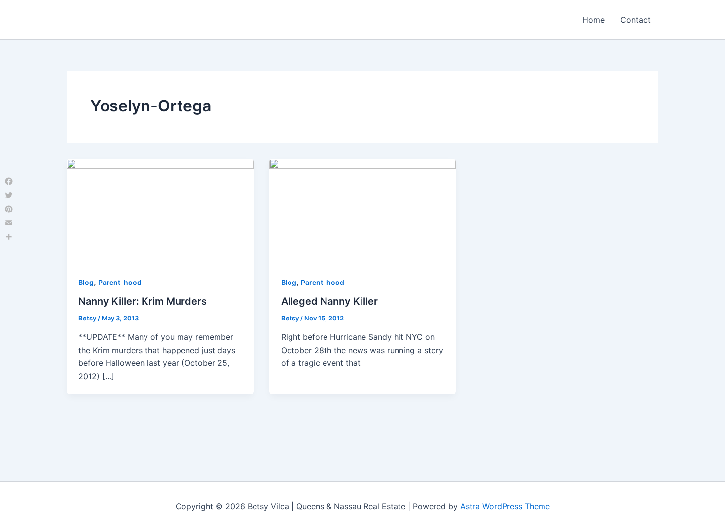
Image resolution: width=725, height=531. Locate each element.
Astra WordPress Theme (505, 506)
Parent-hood (120, 282)
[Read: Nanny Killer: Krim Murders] (160, 210)
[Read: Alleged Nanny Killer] (362, 210)
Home (593, 20)
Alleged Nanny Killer (329, 301)
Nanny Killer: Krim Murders (142, 301)
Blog (86, 282)
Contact (635, 20)
